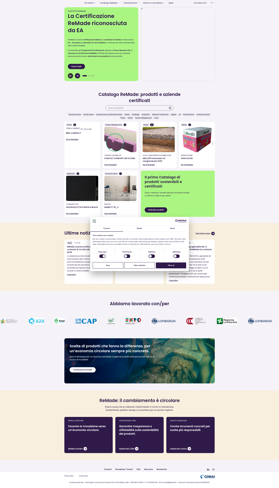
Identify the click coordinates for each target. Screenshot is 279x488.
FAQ (138, 469)
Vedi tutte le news (202, 233)
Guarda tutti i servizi (178, 449)
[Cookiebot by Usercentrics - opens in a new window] (176, 221)
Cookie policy (83, 476)
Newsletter (162, 469)
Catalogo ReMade (108, 3)
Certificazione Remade (82, 370)
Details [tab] (139, 228)
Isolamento (146, 114)
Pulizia (123, 118)
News (171, 3)
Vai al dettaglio (72, 139)
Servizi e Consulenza (152, 3)
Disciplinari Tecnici (124, 469)
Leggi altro (71, 275)
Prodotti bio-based (203, 114)
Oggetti (173, 114)
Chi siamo (89, 3)
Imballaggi (135, 114)
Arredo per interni (75, 114)
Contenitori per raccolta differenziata (109, 114)
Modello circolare (75, 449)
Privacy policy (69, 476)
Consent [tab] (106, 228)
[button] (77, 75)
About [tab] (172, 228)
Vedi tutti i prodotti (156, 210)
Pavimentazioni (188, 114)
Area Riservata (200, 3)
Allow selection (139, 265)
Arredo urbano (89, 114)
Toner (156, 118)
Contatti (108, 469)
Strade (130, 118)
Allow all (171, 265)
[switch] (127, 256)
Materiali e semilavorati (160, 114)
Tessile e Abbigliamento (143, 118)
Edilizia (127, 114)
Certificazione (130, 3)
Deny (108, 265)
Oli (180, 114)
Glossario (148, 469)
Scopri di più (76, 66)
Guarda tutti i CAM (126, 449)
